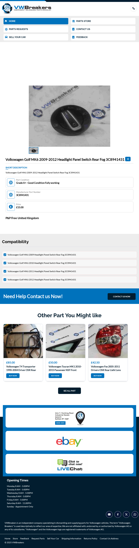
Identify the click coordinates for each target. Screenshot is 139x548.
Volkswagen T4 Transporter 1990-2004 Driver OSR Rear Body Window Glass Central (21, 368)
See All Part (69, 391)
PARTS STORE (83, 21)
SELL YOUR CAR (17, 37)
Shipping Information (71, 538)
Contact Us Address (109, 538)
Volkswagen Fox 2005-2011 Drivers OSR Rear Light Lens (106, 368)
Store (15, 538)
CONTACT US (83, 29)
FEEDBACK (82, 37)
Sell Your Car (53, 538)
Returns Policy (90, 538)
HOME (12, 21)
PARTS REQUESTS (18, 29)
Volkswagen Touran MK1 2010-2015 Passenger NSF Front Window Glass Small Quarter (65, 368)
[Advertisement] (69, 62)
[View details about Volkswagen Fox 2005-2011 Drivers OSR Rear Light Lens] (108, 341)
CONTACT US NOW (121, 296)
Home (7, 538)
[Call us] (133, 11)
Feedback (24, 538)
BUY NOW (13, 376)
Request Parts (38, 538)
